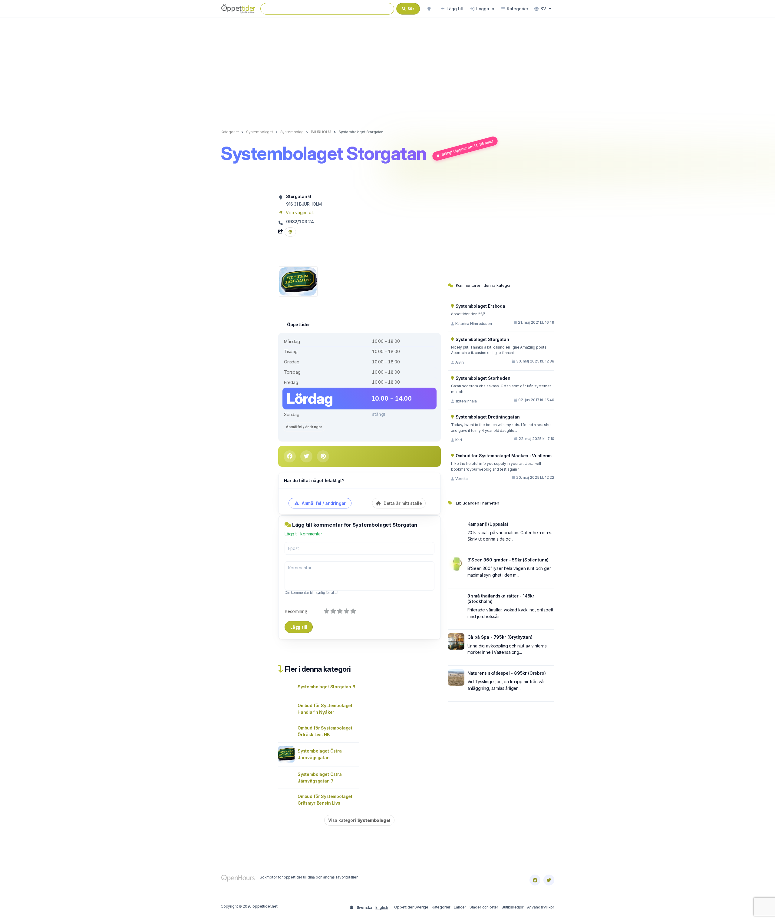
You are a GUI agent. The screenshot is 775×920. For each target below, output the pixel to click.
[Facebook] (534, 880)
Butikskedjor (513, 907)
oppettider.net (265, 906)
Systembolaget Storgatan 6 (326, 686)
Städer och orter (484, 907)
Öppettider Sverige (411, 907)
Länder (460, 907)
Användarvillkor (540, 907)
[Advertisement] (387, 67)
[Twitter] (548, 880)
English (381, 907)
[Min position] (429, 9)
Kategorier (441, 907)
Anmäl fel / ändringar (304, 427)
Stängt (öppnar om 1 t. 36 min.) (467, 147)
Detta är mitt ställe (402, 503)
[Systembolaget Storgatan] (298, 280)
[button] (542, 9)
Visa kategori (359, 820)
